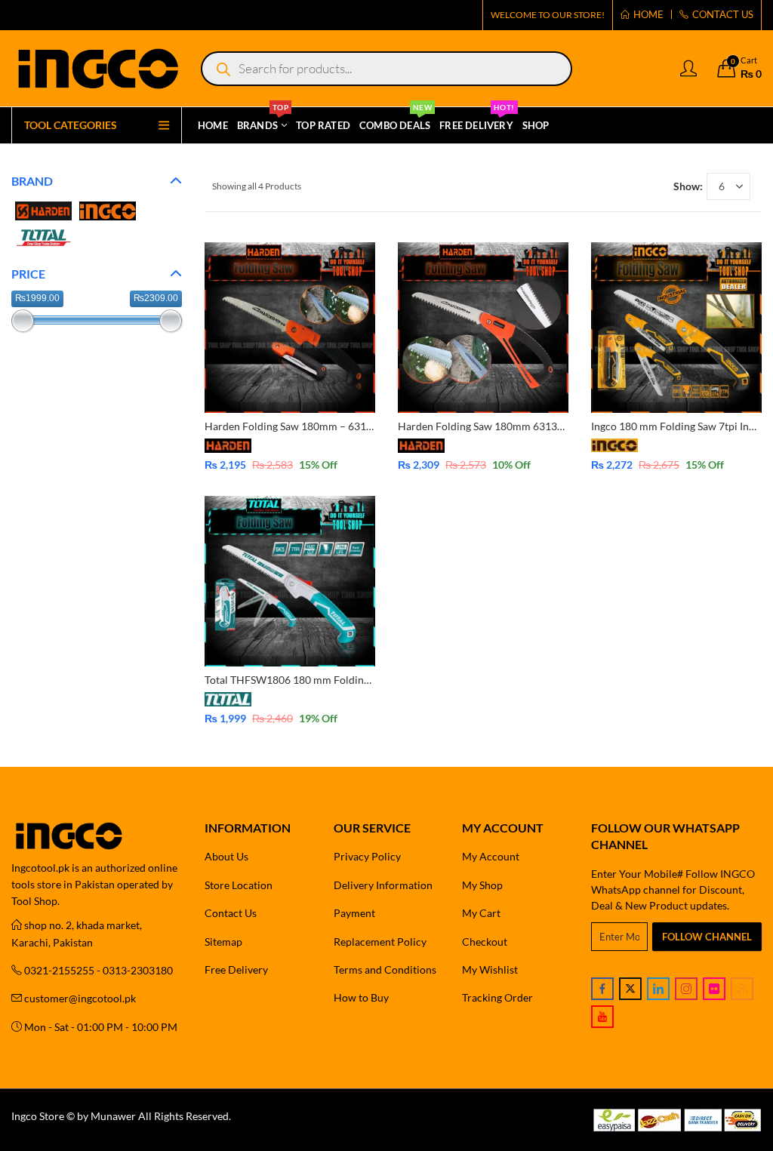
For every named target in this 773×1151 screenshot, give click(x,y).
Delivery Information (383, 885)
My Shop (482, 885)
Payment (354, 912)
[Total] (43, 235)
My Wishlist (490, 969)
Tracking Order (497, 997)
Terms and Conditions (385, 969)
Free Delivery (236, 969)
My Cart (481, 912)
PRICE (28, 273)
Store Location (239, 885)
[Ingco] (107, 209)
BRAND (32, 181)
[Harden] (43, 209)
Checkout (484, 941)
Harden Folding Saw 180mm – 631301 (294, 426)
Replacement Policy (380, 941)
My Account (490, 856)
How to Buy (361, 997)
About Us (226, 856)
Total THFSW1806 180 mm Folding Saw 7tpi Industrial (332, 679)
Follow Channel (707, 937)
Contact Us (231, 912)
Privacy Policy (367, 856)
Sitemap (223, 941)
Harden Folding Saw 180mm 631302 (483, 426)
